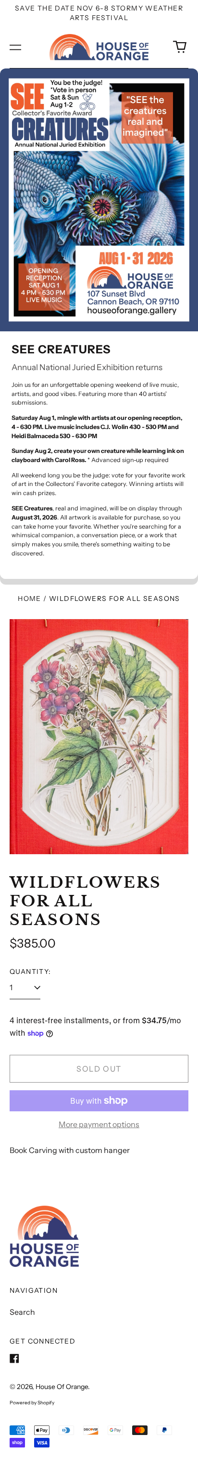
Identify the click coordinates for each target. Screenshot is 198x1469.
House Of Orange (62, 1386)
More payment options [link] (99, 1124)
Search (22, 1312)
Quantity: (30, 971)
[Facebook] (14, 1358)
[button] (179, 47)
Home (29, 598)
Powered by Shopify (32, 1403)
